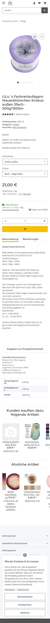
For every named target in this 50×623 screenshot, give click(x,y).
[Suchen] (44, 10)
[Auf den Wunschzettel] (42, 37)
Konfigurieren (25, 605)
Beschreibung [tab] (10, 239)
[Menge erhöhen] (45, 221)
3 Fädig (15, 124)
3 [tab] (23, 82)
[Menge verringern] (5, 221)
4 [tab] (26, 82)
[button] (34, 3)
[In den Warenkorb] (4, 29)
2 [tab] (21, 82)
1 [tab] (18, 82)
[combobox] (25, 162)
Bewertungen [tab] (31, 239)
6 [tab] (32, 82)
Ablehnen (25, 613)
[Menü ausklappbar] (3, 1)
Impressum (10, 589)
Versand (27, 194)
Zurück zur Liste (10, 21)
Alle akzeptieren (25, 596)
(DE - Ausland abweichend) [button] (13, 208)
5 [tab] (29, 82)
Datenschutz (23, 589)
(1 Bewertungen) (21, 114)
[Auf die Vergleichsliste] (35, 37)
